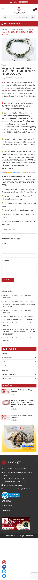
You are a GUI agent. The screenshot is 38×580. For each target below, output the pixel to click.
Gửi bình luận (8, 280)
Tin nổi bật (8, 385)
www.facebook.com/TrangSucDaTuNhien (18, 489)
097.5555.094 (19, 479)
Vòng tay (4, 353)
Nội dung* (5, 260)
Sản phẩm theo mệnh (9, 374)
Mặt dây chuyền (7, 357)
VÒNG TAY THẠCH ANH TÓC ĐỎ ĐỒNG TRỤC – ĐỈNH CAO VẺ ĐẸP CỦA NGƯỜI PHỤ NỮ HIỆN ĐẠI (23, 403)
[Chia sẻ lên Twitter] (14, 229)
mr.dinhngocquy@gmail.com (13, 485)
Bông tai (4, 366)
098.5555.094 (23, 2)
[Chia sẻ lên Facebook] (9, 229)
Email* (4, 252)
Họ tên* (4, 243)
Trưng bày (5, 370)
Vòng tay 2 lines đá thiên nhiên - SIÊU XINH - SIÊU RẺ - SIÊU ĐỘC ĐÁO (18, 71)
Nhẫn (3, 361)
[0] (34, 10)
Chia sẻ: (4, 230)
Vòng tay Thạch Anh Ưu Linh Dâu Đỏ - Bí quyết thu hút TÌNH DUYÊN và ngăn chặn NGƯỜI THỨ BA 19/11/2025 (19, 331)
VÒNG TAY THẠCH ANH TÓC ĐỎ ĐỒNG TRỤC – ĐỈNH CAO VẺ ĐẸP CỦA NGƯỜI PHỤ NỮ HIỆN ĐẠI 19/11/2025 (19, 304)
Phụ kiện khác (6, 378)
